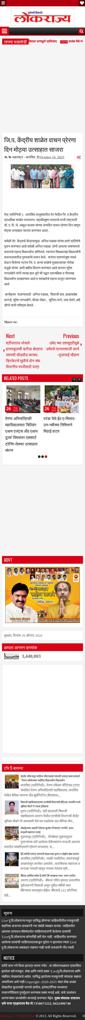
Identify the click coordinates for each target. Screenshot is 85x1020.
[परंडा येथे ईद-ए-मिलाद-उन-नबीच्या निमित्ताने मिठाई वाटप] (62, 399)
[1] (39, 456)
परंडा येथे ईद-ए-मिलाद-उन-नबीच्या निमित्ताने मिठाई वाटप (59, 424)
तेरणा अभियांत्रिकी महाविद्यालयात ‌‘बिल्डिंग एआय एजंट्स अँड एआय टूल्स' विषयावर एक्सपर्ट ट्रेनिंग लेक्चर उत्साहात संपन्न (21, 434)
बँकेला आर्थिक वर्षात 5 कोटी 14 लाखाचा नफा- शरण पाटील (48, 875)
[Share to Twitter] (33, 389)
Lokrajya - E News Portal (17, 1016)
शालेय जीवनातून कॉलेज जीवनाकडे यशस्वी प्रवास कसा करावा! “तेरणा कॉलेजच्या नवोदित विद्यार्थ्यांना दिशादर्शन (50, 778)
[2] (42, 456)
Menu (3, 3)
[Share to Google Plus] (37, 389)
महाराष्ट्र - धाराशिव (23, 157)
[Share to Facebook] (28, 389)
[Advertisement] (42, 89)
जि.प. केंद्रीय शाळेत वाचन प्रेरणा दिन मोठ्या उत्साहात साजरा (40, 144)
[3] (46, 456)
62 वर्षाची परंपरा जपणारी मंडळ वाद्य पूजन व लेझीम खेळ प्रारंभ (50, 854)
